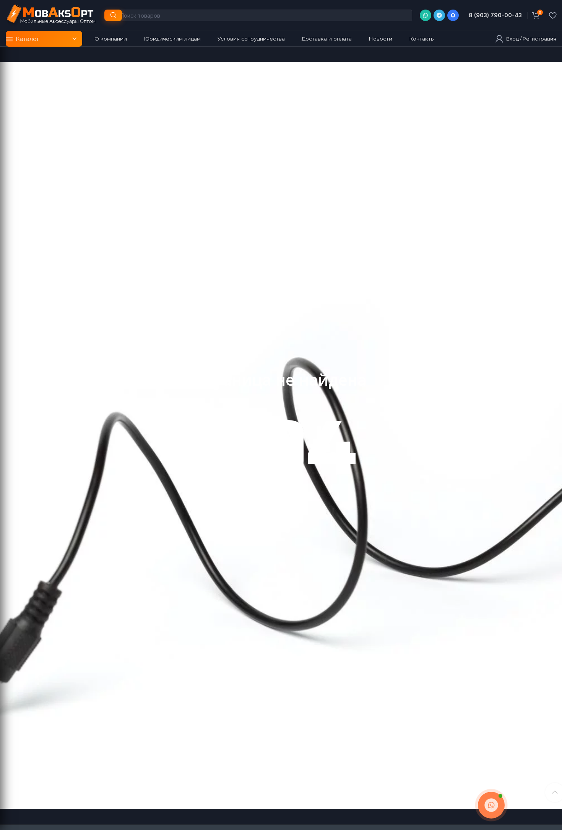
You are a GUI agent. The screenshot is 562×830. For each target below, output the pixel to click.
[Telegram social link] (439, 15)
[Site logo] (51, 14)
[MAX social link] (453, 15)
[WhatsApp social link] (425, 15)
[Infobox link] (495, 15)
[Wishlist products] (552, 15)
